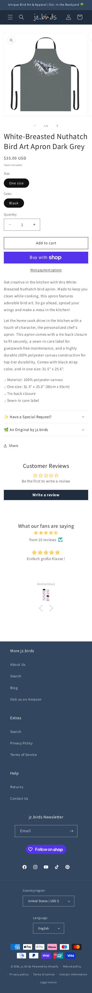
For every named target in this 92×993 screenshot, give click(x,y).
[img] (46, 532)
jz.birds (26, 966)
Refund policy (72, 966)
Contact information (73, 974)
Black (14, 203)
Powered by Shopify (45, 966)
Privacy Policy (21, 743)
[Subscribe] (71, 831)
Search (15, 676)
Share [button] (13, 445)
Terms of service (44, 974)
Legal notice (48, 982)
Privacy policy (18, 974)
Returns (16, 787)
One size (16, 183)
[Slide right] (57, 125)
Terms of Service (23, 754)
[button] (10, 17)
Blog (14, 687)
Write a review (45, 495)
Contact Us (19, 798)
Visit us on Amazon (26, 699)
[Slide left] (34, 125)
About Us (18, 664)
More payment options (46, 270)
